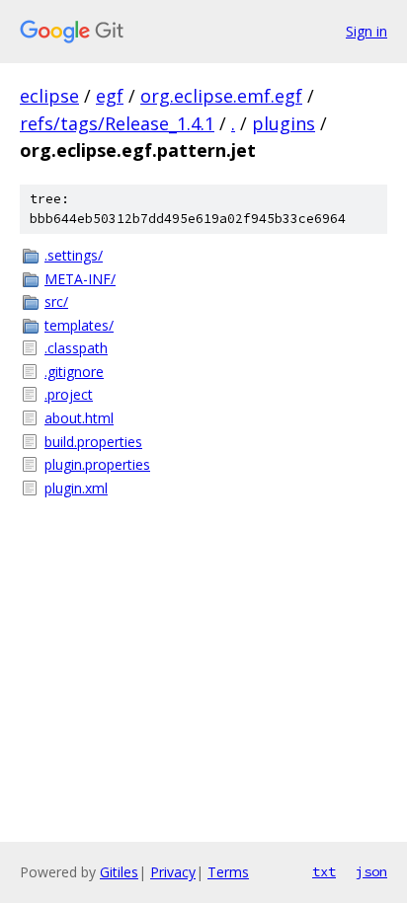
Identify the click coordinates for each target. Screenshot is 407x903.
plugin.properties (97, 464)
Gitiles (119, 872)
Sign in (366, 31)
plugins (283, 123)
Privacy (173, 872)
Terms (228, 872)
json (371, 871)
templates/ (79, 325)
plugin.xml (76, 488)
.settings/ (73, 255)
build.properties (93, 441)
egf (109, 96)
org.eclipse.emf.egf (221, 96)
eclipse (49, 96)
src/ (56, 301)
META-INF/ (80, 278)
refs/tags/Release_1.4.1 (117, 123)
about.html (79, 418)
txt (324, 871)
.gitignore (74, 371)
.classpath (76, 348)
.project (68, 394)
